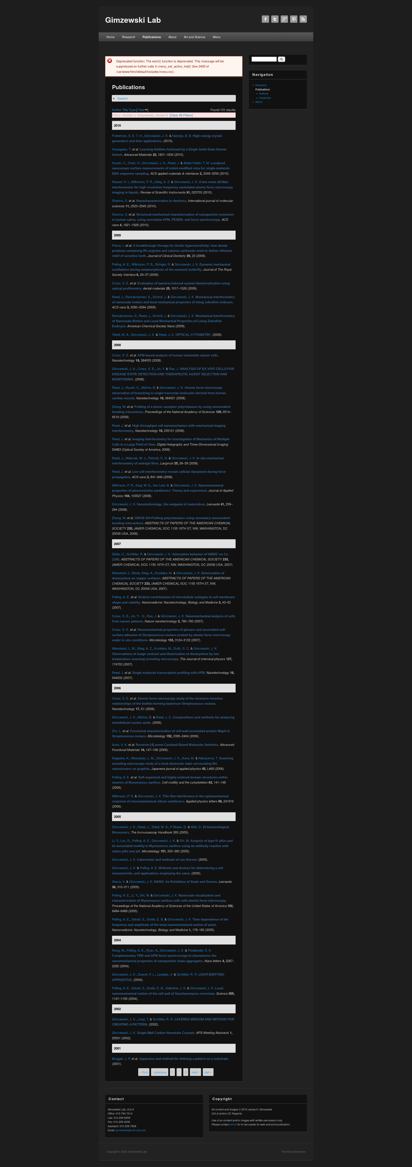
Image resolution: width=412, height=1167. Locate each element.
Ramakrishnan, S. (138, 296)
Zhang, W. (119, 406)
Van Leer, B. (161, 485)
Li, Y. (115, 840)
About (172, 37)
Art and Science (194, 37)
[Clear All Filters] (181, 115)
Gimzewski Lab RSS (303, 19)
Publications (151, 37)
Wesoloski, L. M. (123, 648)
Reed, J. (174, 163)
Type (132, 109)
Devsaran (300, 1151)
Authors (263, 93)
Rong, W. (118, 950)
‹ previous (160, 1072)
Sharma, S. (120, 200)
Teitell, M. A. (120, 334)
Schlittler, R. (135, 554)
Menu (217, 37)
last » (208, 1072)
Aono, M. (188, 758)
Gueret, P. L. (146, 974)
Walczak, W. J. (136, 458)
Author (116, 109)
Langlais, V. (165, 974)
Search (122, 98)
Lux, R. (125, 840)
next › (196, 1072)
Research (128, 37)
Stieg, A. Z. (162, 181)
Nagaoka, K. (120, 758)
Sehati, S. (138, 919)
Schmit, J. (160, 296)
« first (144, 1072)
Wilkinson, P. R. (142, 181)
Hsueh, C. (119, 163)
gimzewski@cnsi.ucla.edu (131, 1130)
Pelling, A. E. (121, 264)
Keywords (265, 97)
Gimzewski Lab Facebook (265, 19)
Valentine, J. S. (175, 988)
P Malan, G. (178, 827)
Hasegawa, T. (121, 149)
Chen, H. (134, 163)
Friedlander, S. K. (200, 950)
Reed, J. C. (167, 334)
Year (141, 109)
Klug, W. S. (143, 485)
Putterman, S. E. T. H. (127, 135)
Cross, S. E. (120, 283)
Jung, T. (143, 1019)
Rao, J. (174, 368)
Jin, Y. (161, 368)
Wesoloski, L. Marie (126, 573)
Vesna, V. (118, 881)
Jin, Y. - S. (138, 616)
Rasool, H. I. (120, 181)
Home (110, 37)
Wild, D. (196, 827)
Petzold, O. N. (158, 458)
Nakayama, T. (208, 758)
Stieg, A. (147, 573)
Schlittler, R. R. (187, 974)
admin (233, 1124)
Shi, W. (184, 840)
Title (125, 109)
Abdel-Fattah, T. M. (196, 163)
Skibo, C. (118, 554)
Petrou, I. (118, 245)
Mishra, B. (148, 387)
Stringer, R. (163, 264)
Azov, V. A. (119, 744)
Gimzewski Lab (137, 1151)
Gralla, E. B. (155, 919)
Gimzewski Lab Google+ (284, 19)
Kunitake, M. (164, 573)
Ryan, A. (152, 950)
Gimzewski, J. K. (156, 135)
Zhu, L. (117, 730)
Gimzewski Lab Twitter (275, 19)
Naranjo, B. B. (182, 135)
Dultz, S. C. (182, 648)
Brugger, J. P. (121, 1058)
